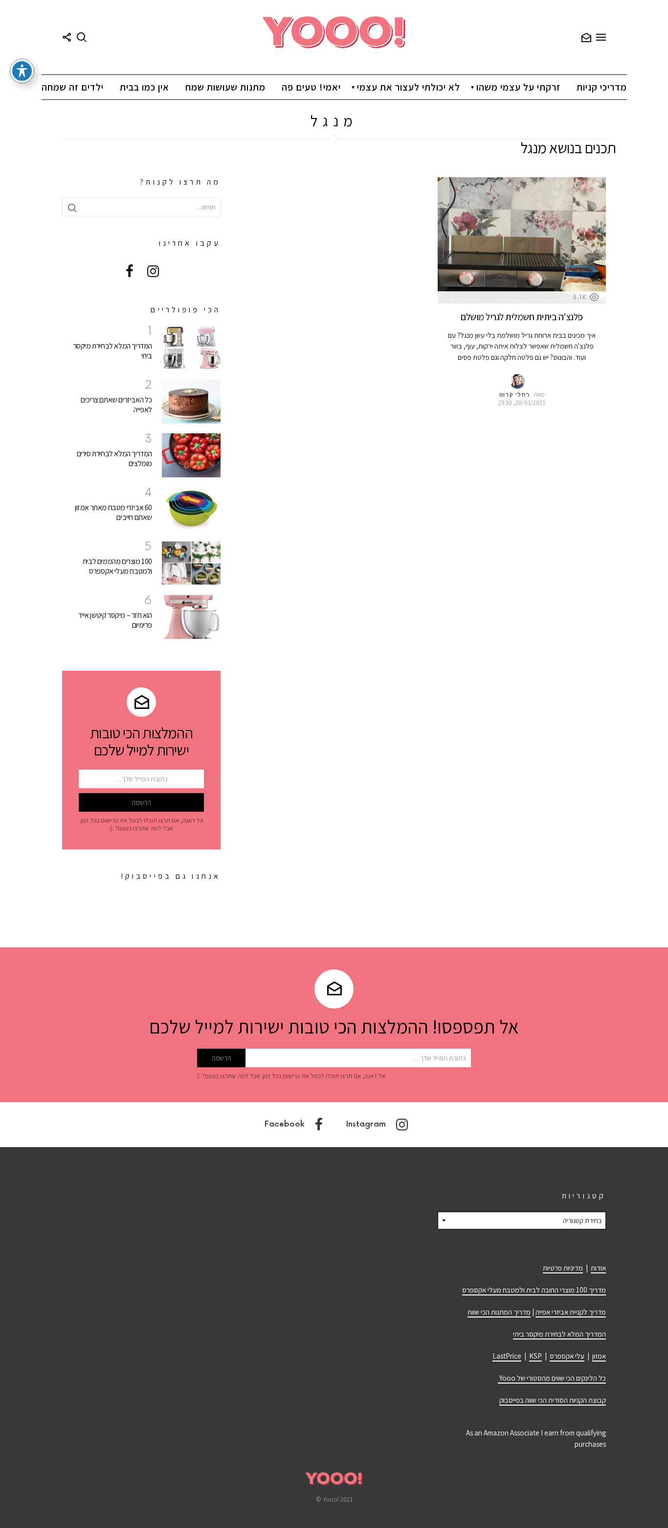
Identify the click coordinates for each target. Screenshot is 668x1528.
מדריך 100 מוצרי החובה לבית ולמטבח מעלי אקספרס (534, 1289)
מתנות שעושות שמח (225, 87)
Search (82, 37)
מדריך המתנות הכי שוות (499, 1311)
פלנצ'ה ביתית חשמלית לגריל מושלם (522, 316)
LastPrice (506, 1356)
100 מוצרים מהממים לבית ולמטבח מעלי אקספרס (117, 566)
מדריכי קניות (602, 87)
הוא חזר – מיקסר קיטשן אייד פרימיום (115, 620)
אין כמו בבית (144, 87)
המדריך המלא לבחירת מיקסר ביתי (112, 351)
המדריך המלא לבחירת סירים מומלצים (114, 458)
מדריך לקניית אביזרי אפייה (570, 1311)
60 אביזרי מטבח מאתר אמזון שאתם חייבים (113, 512)
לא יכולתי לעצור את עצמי (408, 87)
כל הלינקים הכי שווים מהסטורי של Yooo (552, 1378)
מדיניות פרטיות (563, 1267)
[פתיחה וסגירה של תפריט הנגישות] (22, 71)
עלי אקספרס (567, 1356)
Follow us (67, 37)
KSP (535, 1356)
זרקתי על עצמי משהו (518, 87)
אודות (598, 1267)
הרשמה (586, 37)
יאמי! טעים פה (311, 87)
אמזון (599, 1356)
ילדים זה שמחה (73, 87)
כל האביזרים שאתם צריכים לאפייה (116, 405)
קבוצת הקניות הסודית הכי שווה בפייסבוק (552, 1400)
